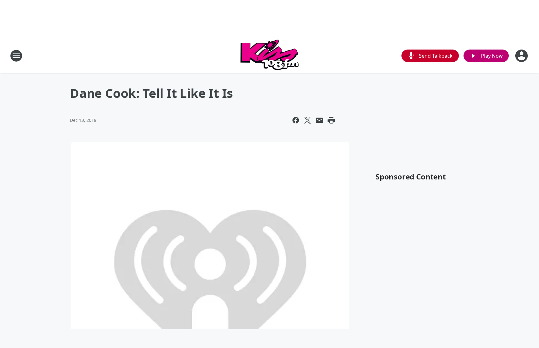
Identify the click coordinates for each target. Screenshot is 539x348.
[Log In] (522, 56)
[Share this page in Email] (319, 120)
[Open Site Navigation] (16, 56)
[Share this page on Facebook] (295, 120)
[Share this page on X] (307, 120)
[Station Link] (269, 55)
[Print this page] (331, 120)
